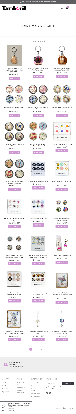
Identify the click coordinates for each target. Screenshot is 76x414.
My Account (5, 392)
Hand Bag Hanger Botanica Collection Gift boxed (14, 182)
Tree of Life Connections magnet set (14, 219)
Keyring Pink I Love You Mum (62, 255)
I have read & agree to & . (59, 388)
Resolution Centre (34, 389)
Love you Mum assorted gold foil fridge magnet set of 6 (14, 293)
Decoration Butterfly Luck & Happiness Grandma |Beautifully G (62, 294)
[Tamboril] (14, 8)
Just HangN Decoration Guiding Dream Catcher (62, 332)
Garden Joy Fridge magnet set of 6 (62, 182)
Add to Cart (62, 151)
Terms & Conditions (65, 387)
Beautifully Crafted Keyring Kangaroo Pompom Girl (62, 69)
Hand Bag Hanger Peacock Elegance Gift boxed (61, 219)
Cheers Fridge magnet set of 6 (38, 181)
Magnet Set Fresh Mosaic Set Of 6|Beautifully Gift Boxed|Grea (38, 256)
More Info (14, 78)
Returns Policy (35, 386)
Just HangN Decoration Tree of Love (38, 332)
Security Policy (35, 396)
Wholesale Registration (20, 391)
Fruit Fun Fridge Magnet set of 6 (62, 144)
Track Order (5, 395)
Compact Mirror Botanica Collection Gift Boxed (38, 145)
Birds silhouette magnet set (38, 218)
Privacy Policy (35, 393)
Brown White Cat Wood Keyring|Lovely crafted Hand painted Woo (14, 70)
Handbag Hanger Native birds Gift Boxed (14, 145)
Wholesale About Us (21, 383)
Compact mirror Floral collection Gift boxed (14, 108)
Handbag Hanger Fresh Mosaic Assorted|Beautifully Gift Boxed (14, 256)
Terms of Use (35, 383)
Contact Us (5, 389)
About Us (5, 383)
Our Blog (4, 386)
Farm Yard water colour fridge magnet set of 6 (38, 293)
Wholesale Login (21, 387)
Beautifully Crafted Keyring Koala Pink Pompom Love (38, 69)
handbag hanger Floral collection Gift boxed (38, 108)
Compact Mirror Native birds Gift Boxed (62, 108)
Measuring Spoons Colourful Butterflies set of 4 (18, 406)
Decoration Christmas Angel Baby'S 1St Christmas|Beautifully (14, 332)
